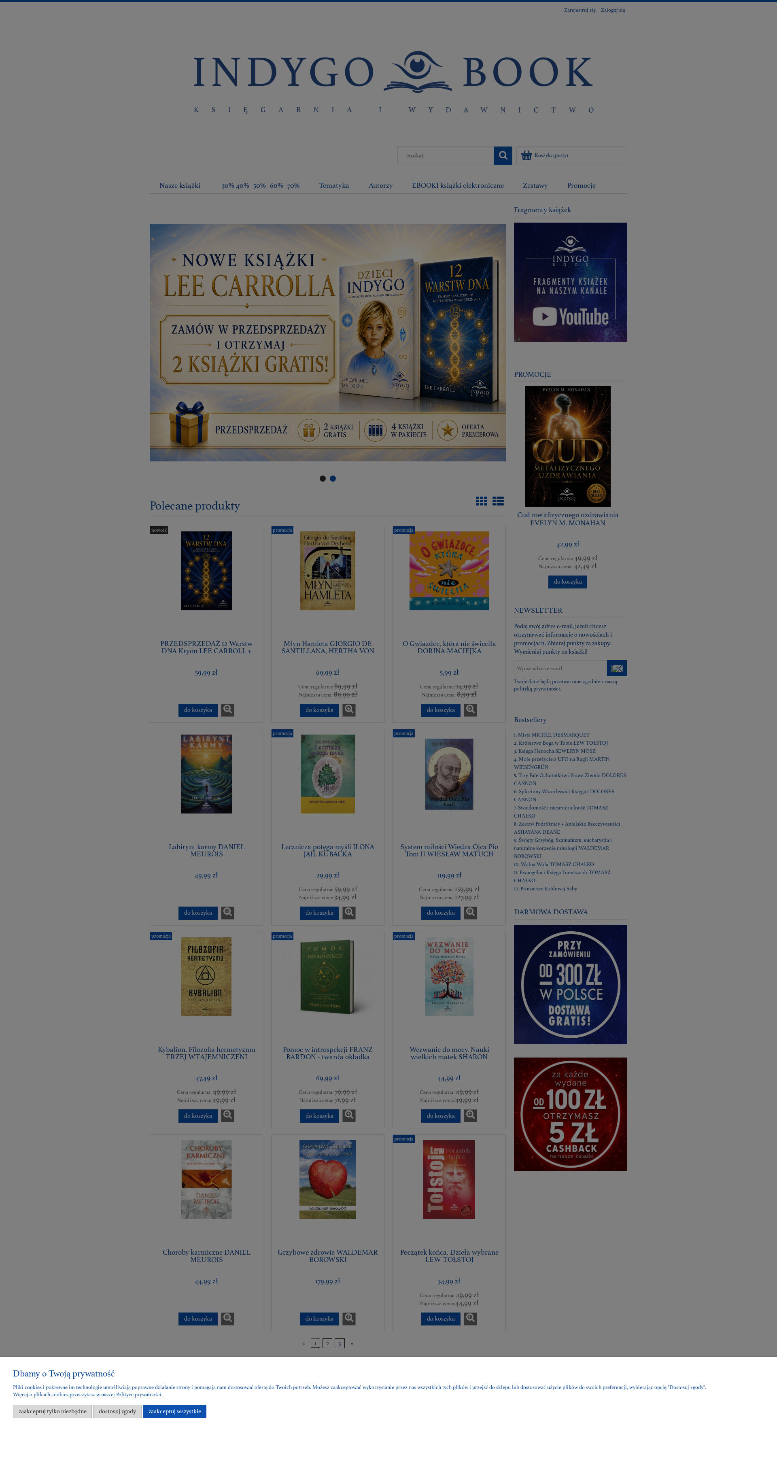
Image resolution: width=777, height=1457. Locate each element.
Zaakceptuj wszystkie (175, 1411)
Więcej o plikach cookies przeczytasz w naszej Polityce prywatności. (88, 1395)
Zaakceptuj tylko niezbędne (53, 1411)
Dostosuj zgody (117, 1411)
